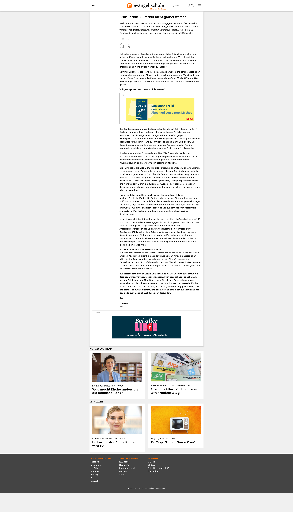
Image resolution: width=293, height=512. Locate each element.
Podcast (123, 471)
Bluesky (94, 474)
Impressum (160, 488)
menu (93, 5)
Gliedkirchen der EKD (159, 468)
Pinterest (95, 471)
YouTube (95, 468)
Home (121, 45)
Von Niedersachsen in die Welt (109, 439)
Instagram (96, 465)
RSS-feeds (124, 462)
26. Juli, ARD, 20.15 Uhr (163, 439)
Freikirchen (153, 471)
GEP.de (151, 462)
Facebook (95, 462)
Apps (121, 474)
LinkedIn (95, 481)
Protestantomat (127, 468)
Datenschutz (150, 488)
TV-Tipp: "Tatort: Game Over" (173, 442)
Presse (140, 488)
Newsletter (124, 465)
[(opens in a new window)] (160, 109)
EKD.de (151, 465)
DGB (121, 306)
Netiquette (132, 488)
